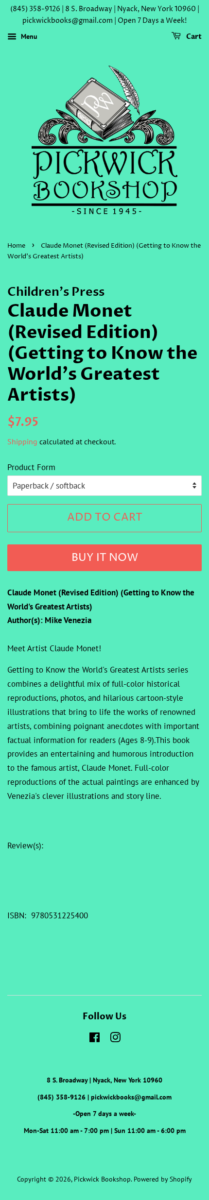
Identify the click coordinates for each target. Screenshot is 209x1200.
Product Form (31, 467)
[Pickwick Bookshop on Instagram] (115, 1039)
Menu (28, 36)
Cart (193, 36)
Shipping (22, 441)
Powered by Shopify (163, 1178)
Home (16, 246)
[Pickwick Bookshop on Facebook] (94, 1039)
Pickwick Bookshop (102, 1178)
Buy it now (104, 558)
